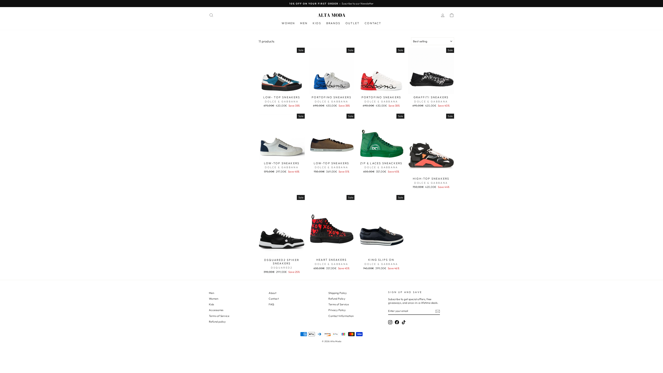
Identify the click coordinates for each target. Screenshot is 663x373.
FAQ (271, 304)
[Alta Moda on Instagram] (390, 322)
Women (213, 298)
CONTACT (373, 23)
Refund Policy (336, 298)
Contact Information (341, 316)
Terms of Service (219, 316)
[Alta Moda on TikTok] (404, 322)
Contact (274, 298)
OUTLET (352, 23)
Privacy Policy (337, 310)
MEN (304, 23)
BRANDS (333, 23)
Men (211, 293)
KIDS (317, 23)
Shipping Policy (337, 293)
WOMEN (288, 23)
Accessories (216, 310)
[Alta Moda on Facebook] (397, 322)
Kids (211, 304)
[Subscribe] (437, 311)
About (272, 293)
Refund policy (217, 321)
